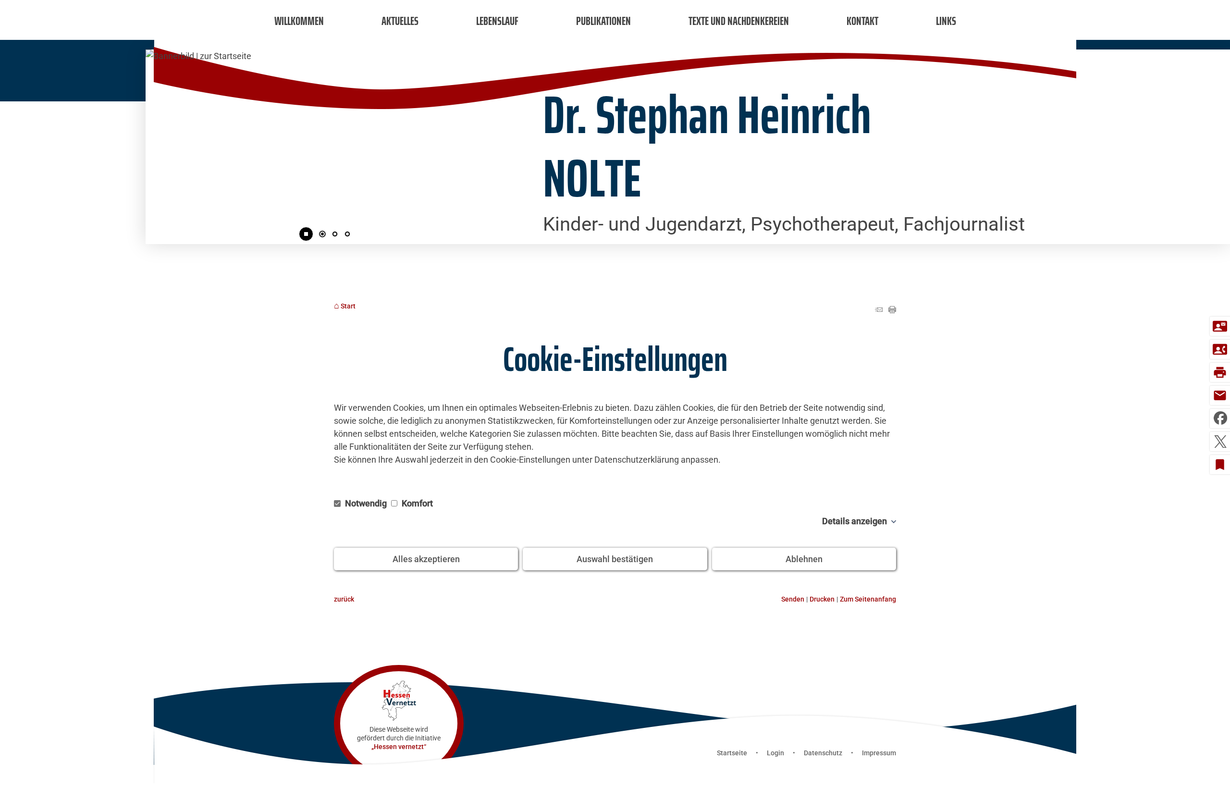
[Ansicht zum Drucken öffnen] (892, 310)
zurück (344, 599)
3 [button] (347, 235)
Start (348, 306)
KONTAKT (862, 21)
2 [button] (335, 235)
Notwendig (366, 503)
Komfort (416, 503)
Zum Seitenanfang (868, 599)
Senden (792, 599)
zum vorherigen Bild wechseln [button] (160, 144)
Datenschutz (823, 753)
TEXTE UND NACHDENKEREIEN (739, 21)
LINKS (946, 21)
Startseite (732, 753)
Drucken (822, 599)
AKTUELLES (399, 21)
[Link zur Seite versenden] (879, 310)
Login (775, 753)
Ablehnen (804, 559)
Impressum (879, 753)
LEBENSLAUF (497, 21)
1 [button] (322, 235)
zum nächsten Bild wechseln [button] (492, 144)
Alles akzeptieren (426, 559)
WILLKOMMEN (299, 21)
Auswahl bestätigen (615, 559)
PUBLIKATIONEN (603, 21)
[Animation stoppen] (306, 234)
